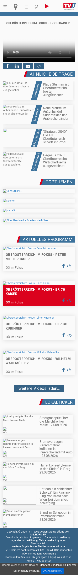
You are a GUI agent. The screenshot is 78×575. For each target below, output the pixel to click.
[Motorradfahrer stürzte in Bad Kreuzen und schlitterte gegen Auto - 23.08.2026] (39, 400)
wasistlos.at (64, 557)
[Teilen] (28, 66)
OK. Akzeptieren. (52, 570)
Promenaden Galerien (17, 557)
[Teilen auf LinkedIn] (17, 66)
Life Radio (46, 550)
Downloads (12, 537)
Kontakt (24, 537)
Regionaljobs (39, 557)
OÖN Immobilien (31, 553)
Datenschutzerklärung (58, 537)
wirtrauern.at (44, 560)
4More (30, 560)
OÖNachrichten (63, 550)
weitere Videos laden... (39, 388)
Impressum (36, 537)
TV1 (6, 550)
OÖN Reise (49, 553)
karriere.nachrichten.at (24, 550)
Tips (52, 557)
